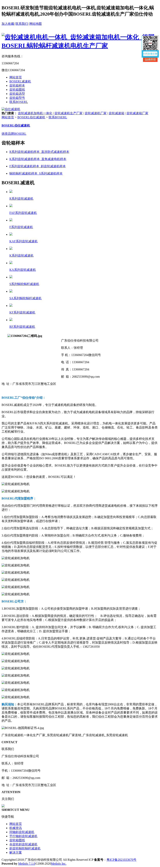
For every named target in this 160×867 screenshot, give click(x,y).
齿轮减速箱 (116, 113)
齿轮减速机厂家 (96, 113)
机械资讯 (15, 828)
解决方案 (15, 852)
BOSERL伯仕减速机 (31, 117)
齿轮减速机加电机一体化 (35, 113)
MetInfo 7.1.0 (26, 863)
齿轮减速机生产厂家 (68, 113)
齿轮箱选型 (17, 93)
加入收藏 (8, 23)
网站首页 (15, 77)
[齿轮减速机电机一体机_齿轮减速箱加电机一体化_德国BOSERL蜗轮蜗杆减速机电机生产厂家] (80, 45)
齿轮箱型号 (17, 97)
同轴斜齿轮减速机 (21, 832)
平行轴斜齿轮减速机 (23, 836)
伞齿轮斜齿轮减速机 (23, 844)
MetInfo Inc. (58, 863)
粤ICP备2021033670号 (121, 859)
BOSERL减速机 (20, 81)
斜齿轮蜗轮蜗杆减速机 (25, 848)
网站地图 (35, 23)
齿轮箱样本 (17, 85)
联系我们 (21, 23)
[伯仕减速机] (11, 109)
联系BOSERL (18, 102)
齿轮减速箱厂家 (137, 113)
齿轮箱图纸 (17, 89)
